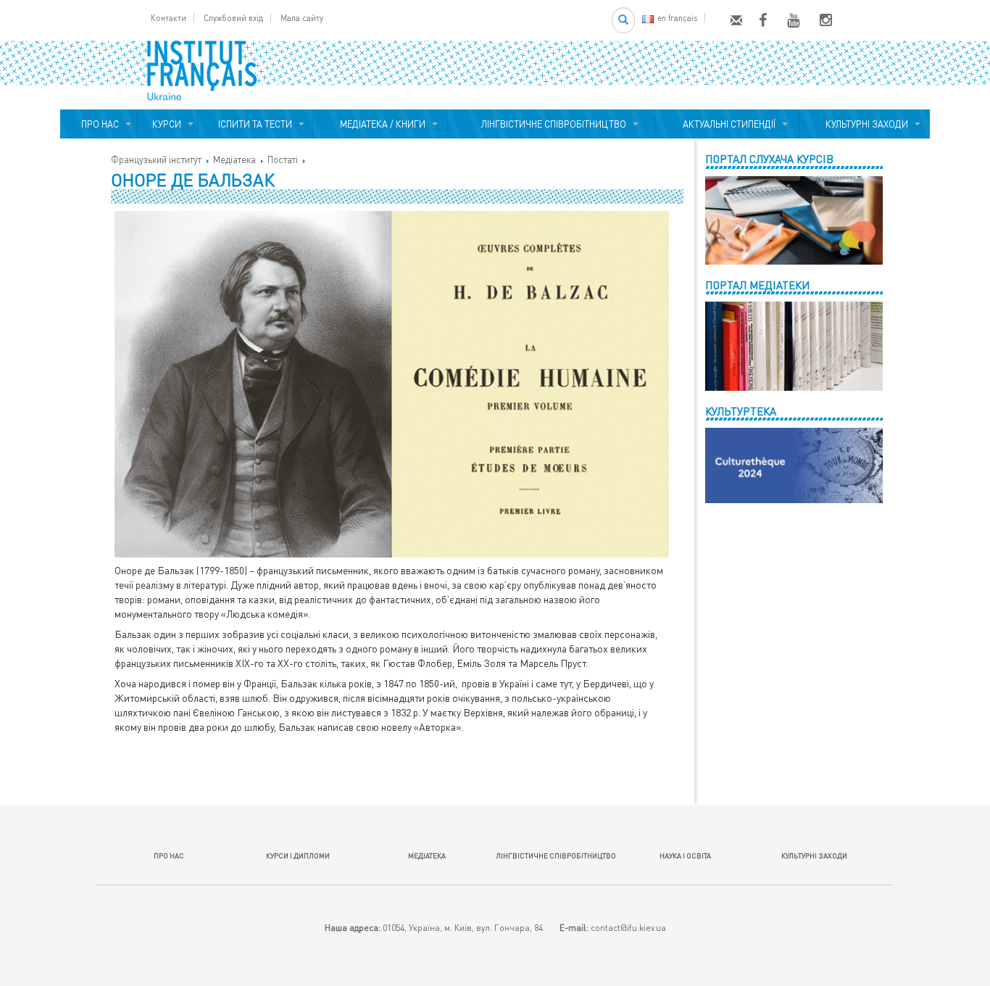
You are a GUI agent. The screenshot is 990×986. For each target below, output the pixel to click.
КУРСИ (166, 124)
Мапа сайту (301, 17)
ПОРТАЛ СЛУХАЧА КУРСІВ (769, 158)
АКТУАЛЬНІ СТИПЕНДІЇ (726, 124)
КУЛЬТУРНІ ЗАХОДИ (864, 124)
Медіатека (234, 159)
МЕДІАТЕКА (427, 855)
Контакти (168, 17)
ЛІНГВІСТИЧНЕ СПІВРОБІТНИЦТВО (551, 124)
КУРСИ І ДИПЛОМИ (298, 855)
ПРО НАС (98, 124)
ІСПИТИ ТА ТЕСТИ (255, 124)
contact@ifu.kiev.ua (628, 927)
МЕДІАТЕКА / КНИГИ (380, 124)
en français (677, 17)
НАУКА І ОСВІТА (685, 855)
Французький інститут (156, 159)
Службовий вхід (233, 17)
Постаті (282, 159)
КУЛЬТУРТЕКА (740, 411)
